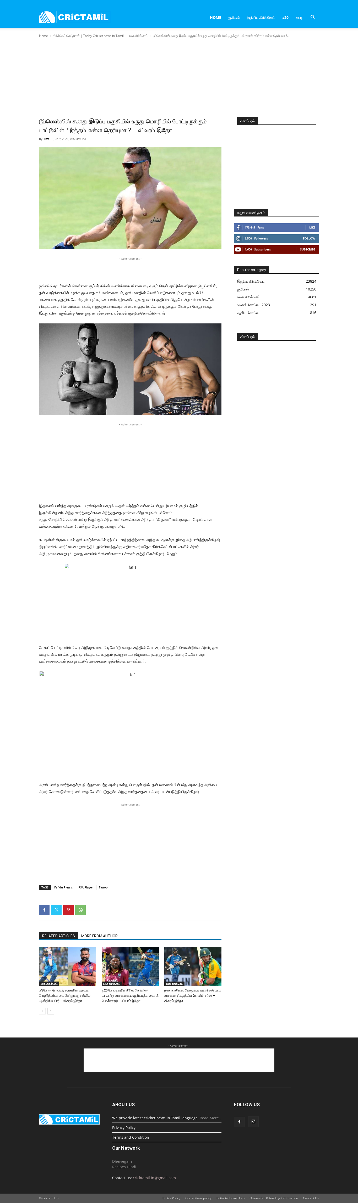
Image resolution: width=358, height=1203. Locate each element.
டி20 (285, 17)
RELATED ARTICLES (58, 936)
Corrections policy (198, 1198)
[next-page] (50, 1011)
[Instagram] (253, 1121)
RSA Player (85, 887)
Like (312, 227)
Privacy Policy (123, 1127)
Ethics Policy (171, 1198)
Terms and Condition (130, 1137)
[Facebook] (44, 910)
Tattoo (103, 887)
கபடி (299, 17)
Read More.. (210, 1117)
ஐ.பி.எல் (234, 17)
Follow (309, 238)
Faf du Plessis (63, 887)
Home (215, 17)
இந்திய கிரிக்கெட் (261, 17)
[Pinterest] (68, 910)
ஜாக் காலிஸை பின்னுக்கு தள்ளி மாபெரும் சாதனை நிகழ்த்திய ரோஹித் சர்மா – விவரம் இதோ (192, 995)
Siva (47, 139)
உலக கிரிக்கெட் (138, 35)
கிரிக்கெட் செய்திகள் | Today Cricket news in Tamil (88, 35)
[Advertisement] (179, 78)
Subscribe (307, 249)
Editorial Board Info (230, 1198)
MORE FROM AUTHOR (99, 936)
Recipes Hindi (124, 1166)
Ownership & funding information (273, 1198)
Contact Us (311, 1198)
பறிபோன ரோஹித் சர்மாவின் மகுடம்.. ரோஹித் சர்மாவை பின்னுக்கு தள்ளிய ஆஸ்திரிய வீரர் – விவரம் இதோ (64, 995)
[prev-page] (42, 1011)
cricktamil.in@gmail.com (154, 1177)
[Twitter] (56, 910)
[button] (312, 17)
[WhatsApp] (80, 910)
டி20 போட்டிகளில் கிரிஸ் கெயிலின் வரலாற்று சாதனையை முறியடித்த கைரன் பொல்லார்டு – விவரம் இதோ (130, 995)
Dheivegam (122, 1161)
